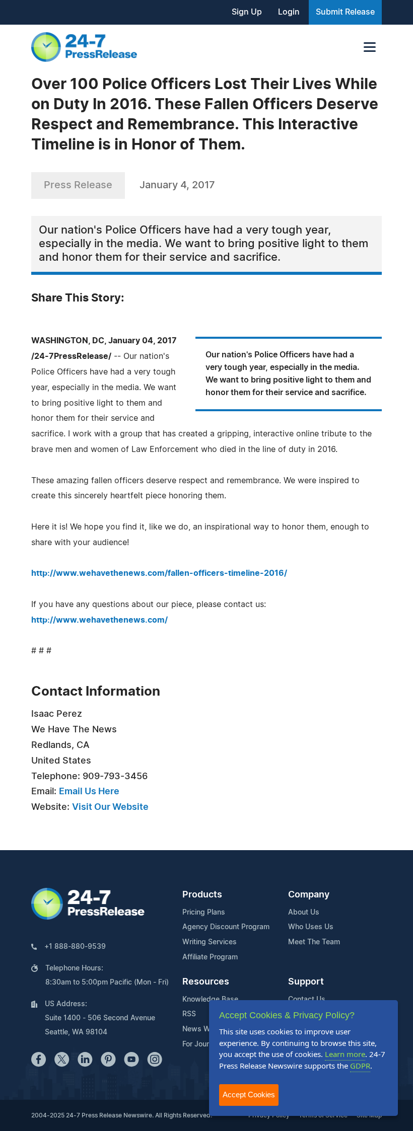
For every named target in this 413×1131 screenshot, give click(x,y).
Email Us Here (89, 791)
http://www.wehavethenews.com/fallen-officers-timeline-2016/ (159, 573)
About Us (303, 912)
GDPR (360, 1066)
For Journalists (206, 1044)
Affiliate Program (210, 957)
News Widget (205, 1029)
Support (306, 982)
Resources (205, 982)
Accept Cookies (249, 1094)
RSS (189, 1014)
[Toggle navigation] (370, 47)
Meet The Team (314, 942)
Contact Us (306, 999)
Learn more (345, 1054)
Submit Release (345, 12)
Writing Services (209, 942)
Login (289, 12)
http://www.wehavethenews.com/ (99, 620)
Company (308, 894)
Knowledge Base (210, 999)
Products (202, 894)
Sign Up (247, 12)
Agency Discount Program (225, 927)
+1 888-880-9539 (75, 946)
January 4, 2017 (177, 185)
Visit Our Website (110, 807)
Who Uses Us (310, 927)
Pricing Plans (203, 912)
